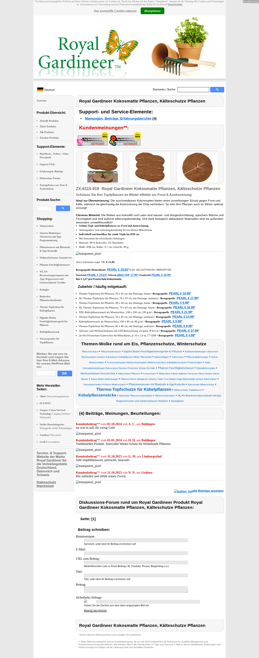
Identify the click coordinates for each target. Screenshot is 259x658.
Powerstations (50, 441)
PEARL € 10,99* (180, 293)
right (221, 168)
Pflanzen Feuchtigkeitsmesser (55, 264)
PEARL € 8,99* (172, 321)
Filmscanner (50, 435)
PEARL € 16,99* (184, 307)
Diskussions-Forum (50, 178)
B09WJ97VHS (164, 269)
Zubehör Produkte (49, 137)
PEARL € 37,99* (188, 330)
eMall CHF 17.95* (127, 275)
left (79, 168)
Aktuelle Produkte (49, 120)
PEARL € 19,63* (118, 269)
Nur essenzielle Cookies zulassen (115, 10)
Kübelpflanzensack (49, 332)
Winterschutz (47, 226)
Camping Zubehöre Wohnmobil (55, 414)
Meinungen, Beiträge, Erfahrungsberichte (118, 118)
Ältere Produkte (48, 126)
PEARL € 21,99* (182, 312)
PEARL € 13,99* (183, 316)
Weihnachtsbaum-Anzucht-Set (56, 257)
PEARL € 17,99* (188, 298)
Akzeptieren (152, 10)
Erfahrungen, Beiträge (51, 171)
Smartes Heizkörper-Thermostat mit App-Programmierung (51, 237)
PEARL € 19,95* (161, 275)
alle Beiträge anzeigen (208, 490)
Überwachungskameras (54, 396)
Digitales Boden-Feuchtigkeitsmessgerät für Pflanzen (54, 321)
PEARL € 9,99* (179, 302)
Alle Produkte (47, 132)
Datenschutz (175, 4)
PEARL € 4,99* (185, 335)
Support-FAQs (47, 164)
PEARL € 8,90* (182, 326)
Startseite (159, 89)
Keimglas (44, 289)
